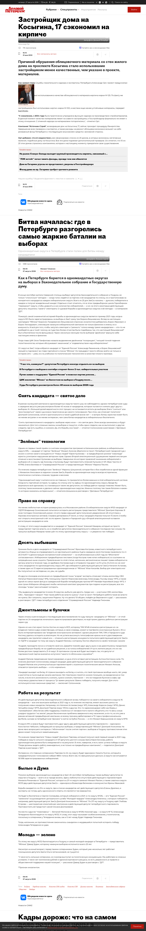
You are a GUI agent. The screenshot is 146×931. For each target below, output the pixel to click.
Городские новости (39, 886)
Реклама (102, 9)
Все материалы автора (46, 54)
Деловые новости (86, 886)
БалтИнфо (23, 111)
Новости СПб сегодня (57, 886)
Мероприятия (88, 9)
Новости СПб (72, 886)
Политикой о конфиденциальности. (63, 928)
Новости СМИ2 (25, 210)
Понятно (137, 926)
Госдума (27, 886)
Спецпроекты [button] (69, 9)
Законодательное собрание (115, 886)
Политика (99, 886)
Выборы (32, 889)
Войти (134, 10)
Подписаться (73, 2)
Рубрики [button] (51, 9)
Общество (22, 889)
